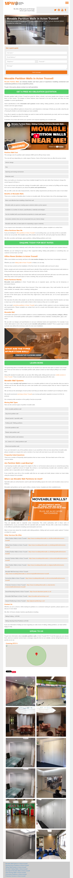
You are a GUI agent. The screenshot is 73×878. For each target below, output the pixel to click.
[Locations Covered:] (5, 2)
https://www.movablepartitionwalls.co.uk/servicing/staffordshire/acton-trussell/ (27, 573)
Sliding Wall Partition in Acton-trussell (16, 867)
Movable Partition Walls (11, 81)
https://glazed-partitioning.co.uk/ (36, 601)
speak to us (36, 631)
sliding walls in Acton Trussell (23, 262)
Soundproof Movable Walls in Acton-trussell (18, 870)
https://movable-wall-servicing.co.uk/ (38, 596)
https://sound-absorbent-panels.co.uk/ (40, 591)
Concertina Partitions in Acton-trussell (16, 874)
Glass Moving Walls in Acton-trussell (16, 872)
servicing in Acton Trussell (24, 394)
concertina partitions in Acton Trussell (23, 305)
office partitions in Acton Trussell (25, 233)
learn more (36, 363)
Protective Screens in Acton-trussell (15, 876)
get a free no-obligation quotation (36, 92)
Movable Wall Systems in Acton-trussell (16, 863)
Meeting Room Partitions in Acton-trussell (17, 865)
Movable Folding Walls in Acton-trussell (16, 869)
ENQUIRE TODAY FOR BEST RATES (37, 243)
